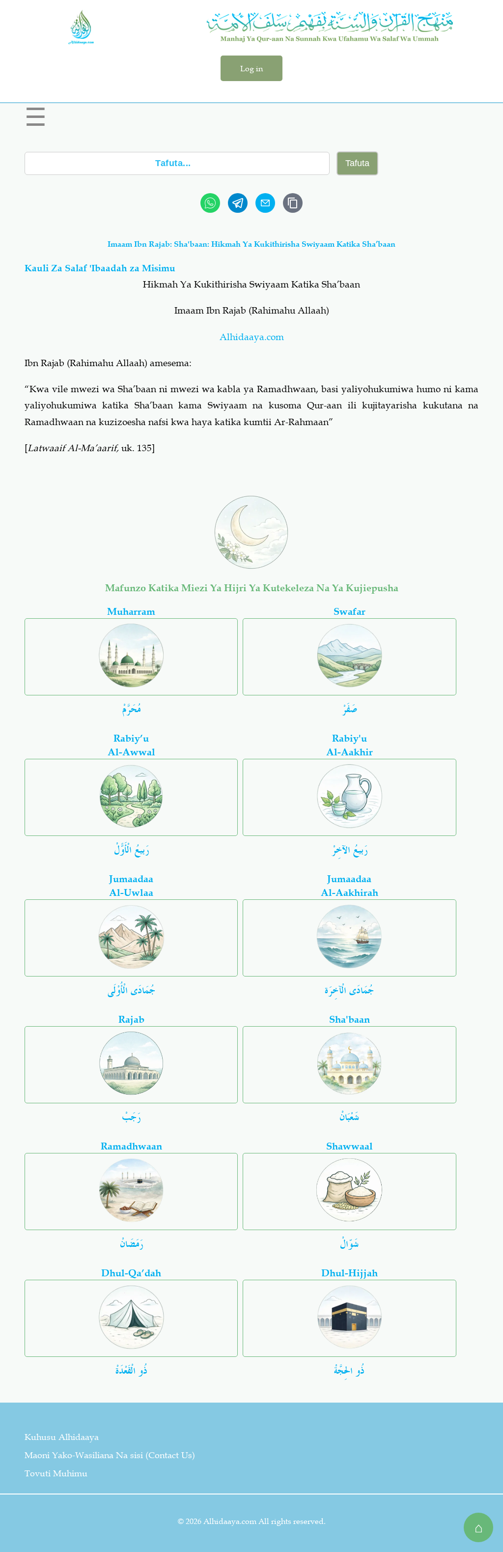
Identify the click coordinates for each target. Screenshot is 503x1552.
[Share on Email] (265, 203)
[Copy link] (293, 203)
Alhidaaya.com (252, 337)
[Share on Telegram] (238, 203)
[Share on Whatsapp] (210, 203)
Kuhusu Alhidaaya (62, 1437)
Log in (251, 68)
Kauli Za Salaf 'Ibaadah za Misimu (100, 268)
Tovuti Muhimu (56, 1473)
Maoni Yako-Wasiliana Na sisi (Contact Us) (110, 1455)
